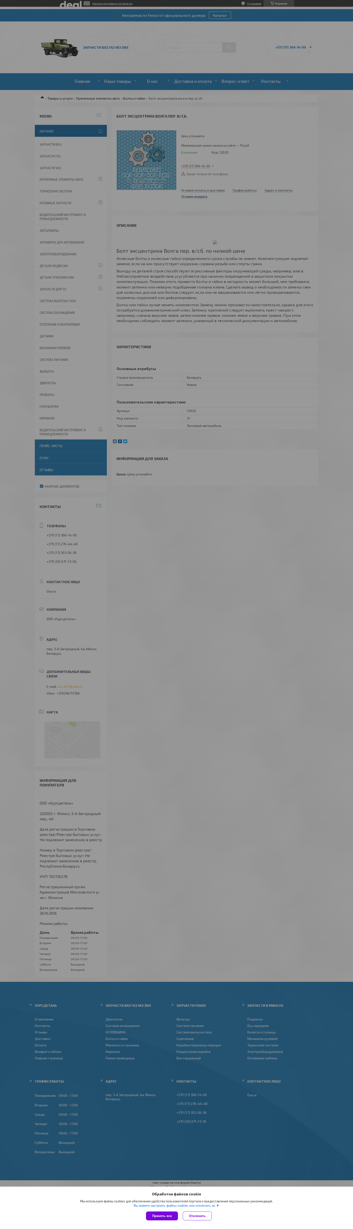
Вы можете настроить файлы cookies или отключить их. (175, 1205)
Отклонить (197, 1216)
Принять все (162, 1216)
